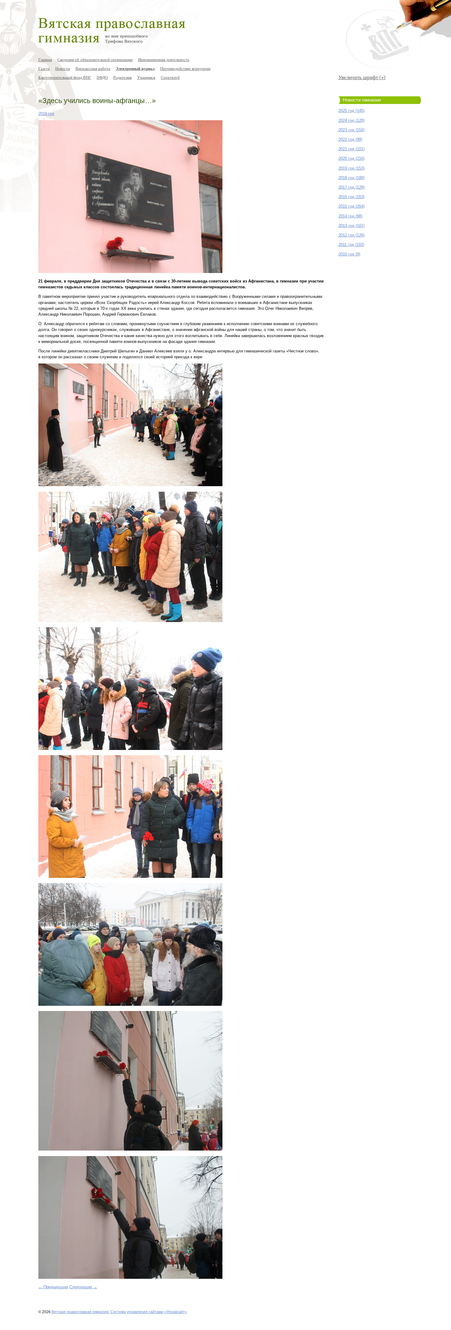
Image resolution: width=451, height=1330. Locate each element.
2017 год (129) (351, 187)
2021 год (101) (351, 149)
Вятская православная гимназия (80, 1312)
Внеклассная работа (92, 68)
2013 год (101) (351, 225)
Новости (62, 68)
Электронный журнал (135, 68)
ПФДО (102, 77)
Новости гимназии (362, 100)
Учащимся (146, 77)
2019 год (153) (351, 168)
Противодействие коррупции (185, 68)
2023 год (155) (351, 130)
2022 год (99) (350, 139)
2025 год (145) (351, 110)
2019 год (46, 113)
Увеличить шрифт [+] (362, 77)
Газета (44, 68)
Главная (45, 59)
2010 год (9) (349, 254)
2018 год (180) (351, 177)
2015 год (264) (351, 206)
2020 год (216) (351, 158)
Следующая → (83, 1287)
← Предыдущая (53, 1287)
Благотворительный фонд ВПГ (64, 77)
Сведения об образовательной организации (95, 59)
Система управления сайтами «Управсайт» (148, 1312)
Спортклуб (170, 77)
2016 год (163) (351, 196)
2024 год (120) (351, 120)
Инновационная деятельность (163, 59)
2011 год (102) (351, 244)
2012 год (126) (351, 235)
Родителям (122, 77)
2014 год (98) (350, 216)
